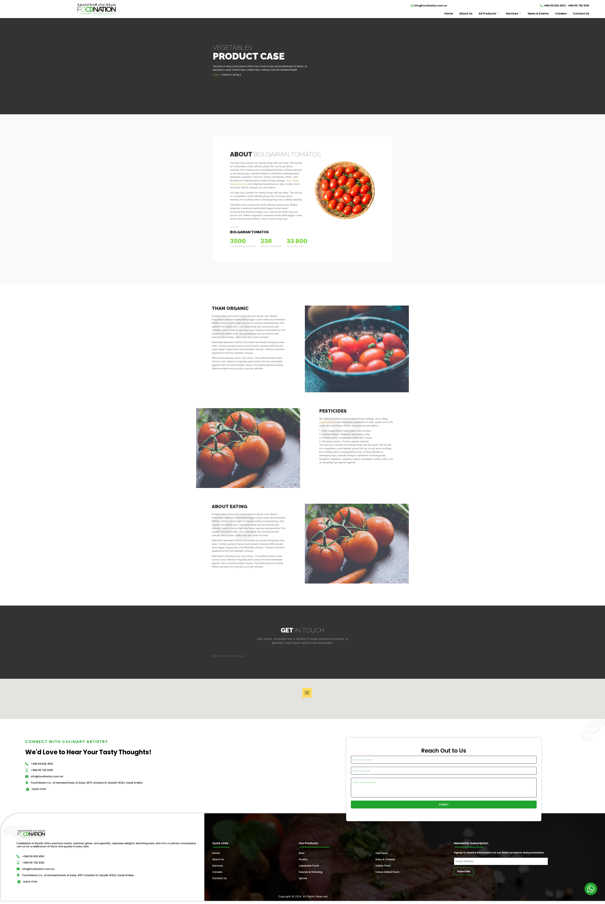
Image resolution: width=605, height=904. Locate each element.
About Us (465, 13)
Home (448, 13)
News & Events (538, 13)
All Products (487, 13)
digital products (327, 422)
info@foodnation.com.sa (430, 5)
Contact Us (581, 13)
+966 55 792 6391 (578, 5)
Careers (561, 13)
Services (512, 13)
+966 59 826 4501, (555, 5)
